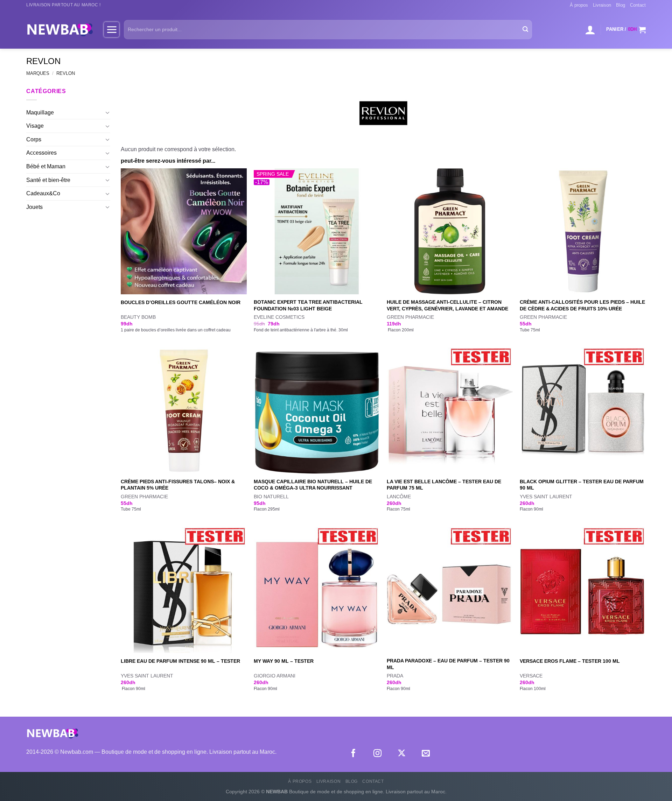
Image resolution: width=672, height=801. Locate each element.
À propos (579, 5)
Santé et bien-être (48, 180)
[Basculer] (107, 112)
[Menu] (111, 29)
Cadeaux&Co (43, 193)
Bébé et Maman (45, 166)
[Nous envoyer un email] (426, 753)
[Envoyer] (525, 30)
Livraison (602, 5)
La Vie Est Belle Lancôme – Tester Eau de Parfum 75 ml (444, 485)
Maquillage (40, 112)
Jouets (34, 207)
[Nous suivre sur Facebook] (353, 753)
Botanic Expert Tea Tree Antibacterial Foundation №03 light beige (308, 305)
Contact (638, 5)
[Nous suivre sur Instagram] (377, 753)
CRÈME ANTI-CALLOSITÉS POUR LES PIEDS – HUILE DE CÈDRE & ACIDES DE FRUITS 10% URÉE (582, 305)
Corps (33, 139)
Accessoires (41, 153)
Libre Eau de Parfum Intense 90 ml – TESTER (180, 661)
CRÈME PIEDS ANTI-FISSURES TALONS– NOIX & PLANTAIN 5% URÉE (178, 485)
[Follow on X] (402, 753)
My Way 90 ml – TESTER (284, 661)
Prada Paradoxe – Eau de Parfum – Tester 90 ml (448, 664)
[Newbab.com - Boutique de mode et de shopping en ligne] (59, 29)
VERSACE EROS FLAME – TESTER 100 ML (570, 661)
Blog (620, 5)
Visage (35, 126)
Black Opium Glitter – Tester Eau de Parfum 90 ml (582, 485)
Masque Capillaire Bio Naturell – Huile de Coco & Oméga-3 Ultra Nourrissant (313, 485)
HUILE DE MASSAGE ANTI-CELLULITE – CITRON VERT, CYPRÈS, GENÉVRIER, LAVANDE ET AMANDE (447, 305)
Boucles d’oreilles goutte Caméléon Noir (180, 302)
